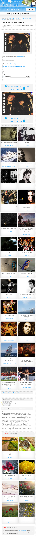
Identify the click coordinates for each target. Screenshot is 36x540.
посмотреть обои (20, 56)
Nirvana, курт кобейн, (26, 164)
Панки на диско (27, 252)
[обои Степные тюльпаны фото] (10, 510)
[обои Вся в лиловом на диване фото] (10, 488)
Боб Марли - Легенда (26, 338)
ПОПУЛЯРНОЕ (25, 13)
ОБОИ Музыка (28, 18)
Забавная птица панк (26, 273)
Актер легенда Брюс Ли (26, 294)
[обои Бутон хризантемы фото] (27, 467)
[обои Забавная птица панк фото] (26, 265)
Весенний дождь (10, 475)
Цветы (26, 478)
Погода (10, 478)
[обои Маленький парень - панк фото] (9, 220)
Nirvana (3, 19)
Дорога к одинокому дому (9, 453)
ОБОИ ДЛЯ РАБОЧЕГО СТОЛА (16, 18)
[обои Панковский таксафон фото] (9, 265)
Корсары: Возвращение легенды (26, 316)
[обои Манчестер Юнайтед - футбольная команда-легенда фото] (9, 374)
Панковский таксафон (9, 273)
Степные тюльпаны (10, 519)
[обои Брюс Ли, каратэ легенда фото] (9, 329)
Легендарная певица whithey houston (26, 383)
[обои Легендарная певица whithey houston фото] (26, 374)
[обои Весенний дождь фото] (10, 467)
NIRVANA (26, 143)
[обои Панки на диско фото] (26, 244)
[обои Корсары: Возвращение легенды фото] (26, 307)
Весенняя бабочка (26, 453)
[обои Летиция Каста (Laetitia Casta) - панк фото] (26, 197)
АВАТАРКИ (16, 13)
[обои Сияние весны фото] (27, 510)
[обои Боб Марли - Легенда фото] (26, 329)
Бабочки (26, 456)
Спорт (9, 388)
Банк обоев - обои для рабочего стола (16, 538)
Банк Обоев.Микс (22, 530)
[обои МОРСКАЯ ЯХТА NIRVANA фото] (9, 155)
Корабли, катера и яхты (9, 167)
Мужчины (9, 209)
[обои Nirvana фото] (9, 176)
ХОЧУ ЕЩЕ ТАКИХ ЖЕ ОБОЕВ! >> (10, 392)
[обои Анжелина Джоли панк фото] (26, 176)
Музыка (16, 63)
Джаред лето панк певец (9, 206)
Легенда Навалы (9, 315)
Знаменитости (26, 188)
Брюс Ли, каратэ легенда (9, 338)
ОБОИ (8, 13)
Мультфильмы (9, 318)
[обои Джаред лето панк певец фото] (9, 197)
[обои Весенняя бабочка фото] (27, 444)
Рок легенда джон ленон (9, 143)
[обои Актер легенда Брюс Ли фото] (26, 286)
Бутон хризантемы (26, 475)
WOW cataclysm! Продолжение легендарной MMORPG (26, 360)
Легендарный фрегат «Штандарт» (8, 359)
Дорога (10, 457)
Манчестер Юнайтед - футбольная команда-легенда (9, 384)
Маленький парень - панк (9, 228)
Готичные (9, 231)
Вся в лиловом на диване (9, 497)
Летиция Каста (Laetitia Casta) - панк (26, 206)
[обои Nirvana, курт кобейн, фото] (26, 155)
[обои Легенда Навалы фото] (9, 307)
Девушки (26, 210)
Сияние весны (26, 519)
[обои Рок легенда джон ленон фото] (9, 134)
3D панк (8, 252)
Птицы (27, 276)
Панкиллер (9, 294)
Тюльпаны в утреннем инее (26, 497)
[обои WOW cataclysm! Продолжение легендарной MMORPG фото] (26, 350)
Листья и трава (26, 522)
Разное (26, 255)
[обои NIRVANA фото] (26, 134)
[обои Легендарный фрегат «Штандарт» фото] (9, 350)
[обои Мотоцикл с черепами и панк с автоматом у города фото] (26, 220)
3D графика (9, 255)
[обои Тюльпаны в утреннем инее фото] (27, 488)
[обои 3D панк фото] (9, 244)
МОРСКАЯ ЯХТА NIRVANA (9, 164)
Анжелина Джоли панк (26, 185)
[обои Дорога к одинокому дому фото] (10, 444)
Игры (8, 297)
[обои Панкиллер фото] (9, 286)
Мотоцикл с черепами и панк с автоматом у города (26, 230)
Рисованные (9, 145)
